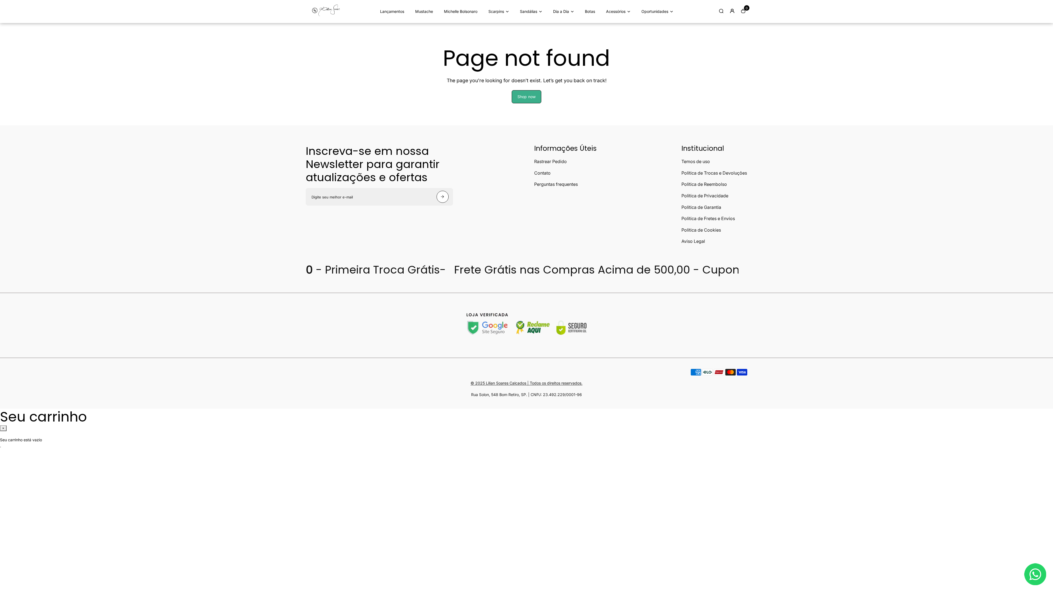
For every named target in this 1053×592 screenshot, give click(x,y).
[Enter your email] (443, 197)
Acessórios (615, 11)
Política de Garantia (701, 207)
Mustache (424, 11)
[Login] (732, 11)
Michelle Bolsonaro (460, 11)
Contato (542, 173)
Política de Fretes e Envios (708, 218)
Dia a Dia (561, 11)
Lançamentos (392, 11)
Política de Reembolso (704, 184)
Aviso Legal (693, 241)
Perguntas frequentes (556, 184)
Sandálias (528, 11)
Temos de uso (695, 161)
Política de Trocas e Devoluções (714, 173)
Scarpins (496, 11)
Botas (590, 11)
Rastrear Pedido (550, 161)
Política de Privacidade (704, 195)
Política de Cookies (701, 230)
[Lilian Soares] (328, 15)
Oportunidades (654, 11)
